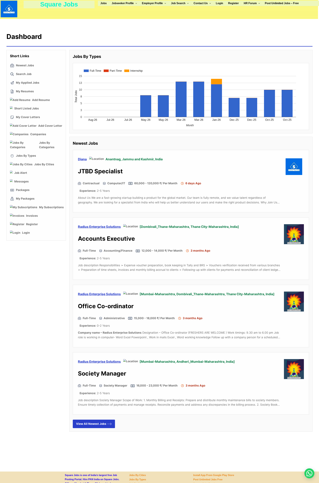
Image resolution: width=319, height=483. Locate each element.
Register (233, 3)
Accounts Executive (106, 238)
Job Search (178, 3)
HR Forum (250, 3)
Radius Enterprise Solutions (99, 227)
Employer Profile (152, 3)
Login (219, 3)
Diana (82, 159)
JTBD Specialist (100, 171)
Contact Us (201, 3)
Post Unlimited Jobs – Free (282, 3)
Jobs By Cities (137, 475)
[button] (124, 3)
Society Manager (102, 373)
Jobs (103, 3)
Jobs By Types (137, 479)
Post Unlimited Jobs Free (207, 479)
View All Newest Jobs (91, 423)
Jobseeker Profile (123, 3)
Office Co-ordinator (106, 306)
